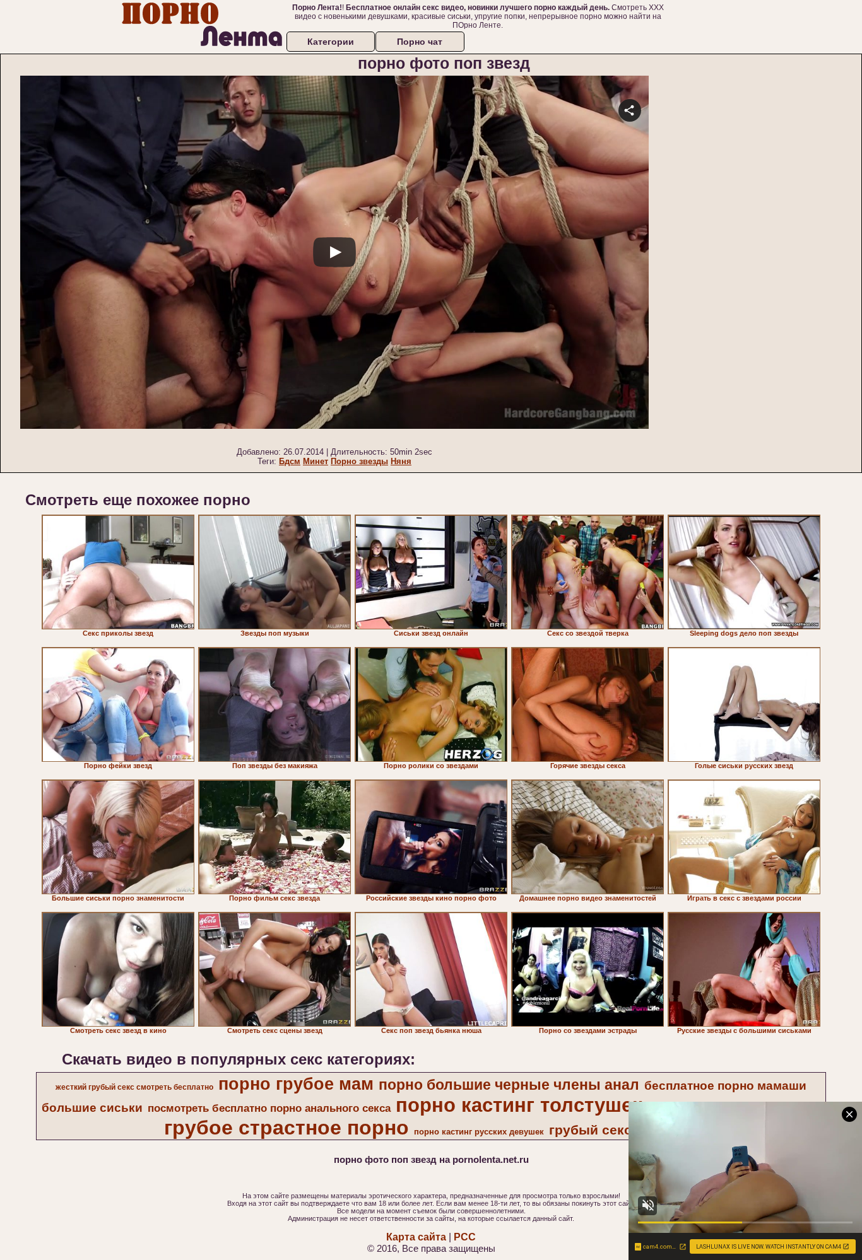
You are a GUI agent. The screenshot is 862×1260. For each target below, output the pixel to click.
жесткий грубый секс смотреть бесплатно (134, 1087)
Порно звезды (359, 461)
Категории (330, 42)
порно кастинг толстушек (519, 1105)
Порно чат (419, 42)
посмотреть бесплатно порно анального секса (269, 1108)
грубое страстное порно (286, 1127)
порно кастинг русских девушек (479, 1131)
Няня (401, 461)
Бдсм (289, 461)
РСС (465, 1237)
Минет (315, 461)
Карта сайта (416, 1237)
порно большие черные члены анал (509, 1084)
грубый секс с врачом (622, 1130)
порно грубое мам (296, 1084)
